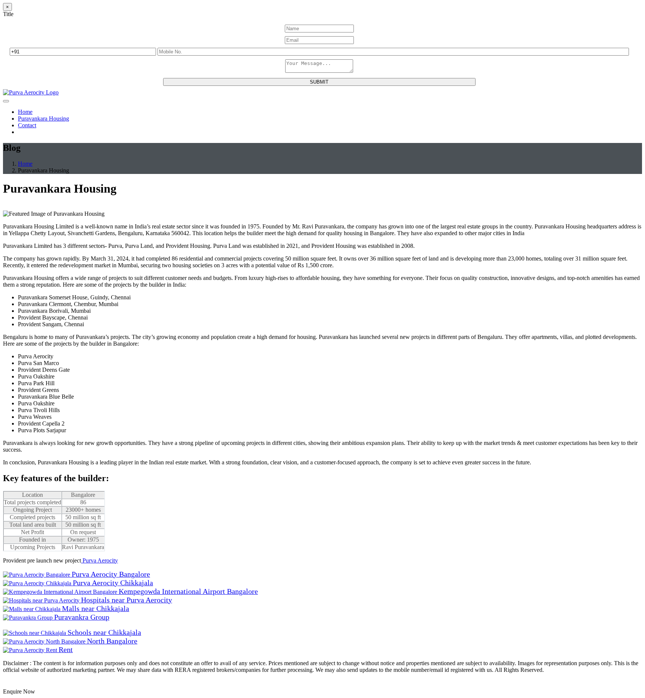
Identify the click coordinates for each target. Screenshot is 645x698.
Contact (27, 125)
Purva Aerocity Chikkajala (113, 583)
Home (25, 112)
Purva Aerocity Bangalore (111, 574)
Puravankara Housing (43, 118)
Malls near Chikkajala (95, 608)
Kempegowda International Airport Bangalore (188, 591)
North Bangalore (112, 641)
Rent (66, 649)
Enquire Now (19, 691)
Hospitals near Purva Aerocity (126, 600)
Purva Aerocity (99, 560)
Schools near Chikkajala (104, 632)
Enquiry (13, 683)
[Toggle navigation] (6, 101)
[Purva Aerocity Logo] (31, 92)
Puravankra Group (81, 617)
